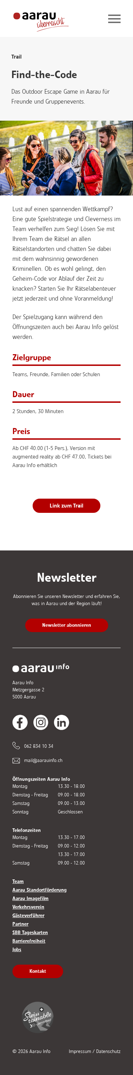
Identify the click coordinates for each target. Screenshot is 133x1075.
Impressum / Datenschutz (95, 1051)
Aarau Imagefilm (30, 898)
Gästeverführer (28, 915)
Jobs (16, 950)
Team (18, 881)
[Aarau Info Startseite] (46, 19)
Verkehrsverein (28, 907)
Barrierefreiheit (28, 941)
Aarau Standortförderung (39, 890)
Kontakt (37, 971)
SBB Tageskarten (30, 932)
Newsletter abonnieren (66, 625)
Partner (20, 924)
